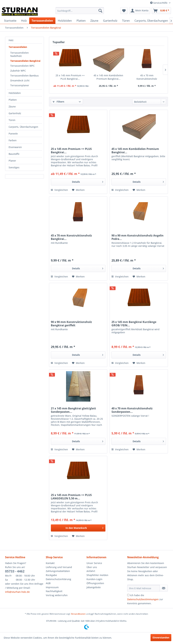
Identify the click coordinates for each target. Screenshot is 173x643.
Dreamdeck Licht (19, 80)
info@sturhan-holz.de (17, 591)
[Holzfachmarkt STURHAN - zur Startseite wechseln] (20, 11)
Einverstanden (161, 637)
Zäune (12, 106)
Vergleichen (61, 189)
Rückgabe (51, 575)
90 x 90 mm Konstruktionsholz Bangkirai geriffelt (71, 323)
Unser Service (94, 563)
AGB (48, 583)
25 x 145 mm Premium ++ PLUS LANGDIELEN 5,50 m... (71, 496)
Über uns (91, 567)
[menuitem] (80, 10)
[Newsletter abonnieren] (164, 588)
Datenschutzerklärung (58, 579)
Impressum (52, 587)
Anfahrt (90, 571)
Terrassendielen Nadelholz (19, 54)
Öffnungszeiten (95, 583)
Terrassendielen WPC (22, 65)
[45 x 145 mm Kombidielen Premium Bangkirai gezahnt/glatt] (108, 60)
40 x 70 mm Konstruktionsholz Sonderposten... (132, 410)
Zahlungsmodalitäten (58, 571)
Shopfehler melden (97, 575)
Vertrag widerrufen (57, 595)
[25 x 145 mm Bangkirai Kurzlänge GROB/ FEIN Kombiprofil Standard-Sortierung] (139, 300)
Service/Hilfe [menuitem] (160, 2)
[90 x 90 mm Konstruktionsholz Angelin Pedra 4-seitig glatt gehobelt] (139, 213)
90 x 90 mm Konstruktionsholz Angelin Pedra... (138, 237)
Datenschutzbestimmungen (143, 599)
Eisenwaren (15, 147)
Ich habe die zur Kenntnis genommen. (145, 599)
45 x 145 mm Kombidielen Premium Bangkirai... (108, 77)
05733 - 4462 (14, 571)
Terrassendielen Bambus (24, 75)
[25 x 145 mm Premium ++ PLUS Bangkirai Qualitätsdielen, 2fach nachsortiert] (70, 60)
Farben (13, 140)
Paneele (13, 133)
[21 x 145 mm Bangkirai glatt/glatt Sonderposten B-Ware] (78, 386)
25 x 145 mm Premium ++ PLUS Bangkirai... (70, 77)
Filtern (60, 101)
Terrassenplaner (19, 85)
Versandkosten (78, 613)
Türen (12, 120)
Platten (13, 99)
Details (76, 181)
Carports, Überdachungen (23, 126)
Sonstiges (14, 167)
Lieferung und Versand (59, 567)
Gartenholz (15, 113)
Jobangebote (93, 587)
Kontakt (50, 563)
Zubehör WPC (18, 70)
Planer (12, 160)
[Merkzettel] (124, 10)
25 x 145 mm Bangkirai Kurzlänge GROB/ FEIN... (134, 323)
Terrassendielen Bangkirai (25, 60)
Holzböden (15, 93)
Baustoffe (14, 153)
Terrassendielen (18, 47)
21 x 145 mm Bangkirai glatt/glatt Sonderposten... (73, 410)
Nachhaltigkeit (54, 591)
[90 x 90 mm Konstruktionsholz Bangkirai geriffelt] (78, 300)
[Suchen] (100, 10)
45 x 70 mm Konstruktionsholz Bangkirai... (147, 77)
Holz (11, 40)
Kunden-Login (94, 579)
